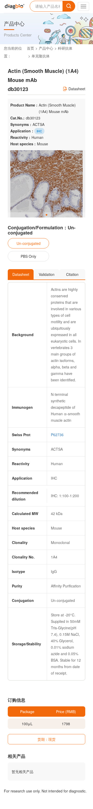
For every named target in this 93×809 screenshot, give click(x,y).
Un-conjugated (29, 243)
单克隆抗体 (41, 55)
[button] (46, 215)
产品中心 (46, 48)
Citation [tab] (72, 274)
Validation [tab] (47, 274)
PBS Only (28, 256)
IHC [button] (39, 131)
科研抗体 (65, 48)
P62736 (57, 434)
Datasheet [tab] (20, 274)
